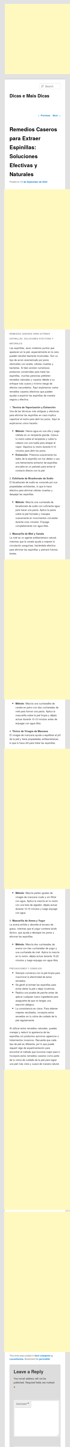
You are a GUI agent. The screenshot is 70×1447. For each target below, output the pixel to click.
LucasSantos (17, 1359)
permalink (44, 1359)
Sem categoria (42, 1355)
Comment (22, 1404)
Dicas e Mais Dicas (29, 95)
